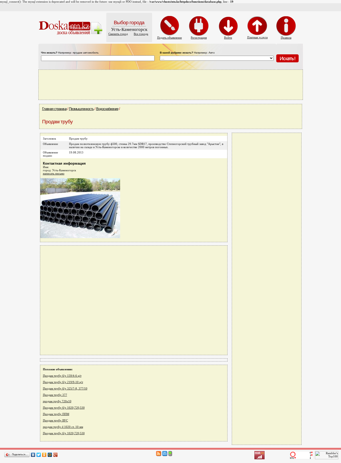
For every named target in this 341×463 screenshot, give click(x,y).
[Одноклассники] (44, 454)
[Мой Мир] (50, 454)
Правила (286, 37)
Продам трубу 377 (55, 394)
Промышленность (81, 109)
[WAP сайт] (170, 455)
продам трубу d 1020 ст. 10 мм (63, 426)
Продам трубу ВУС (55, 420)
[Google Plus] (55, 454)
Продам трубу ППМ (56, 414)
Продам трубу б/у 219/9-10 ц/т (63, 382)
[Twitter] (39, 454)
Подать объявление (169, 37)
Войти (228, 37)
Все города (141, 33)
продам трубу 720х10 (57, 401)
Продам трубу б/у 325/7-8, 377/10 (65, 388)
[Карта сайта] (165, 455)
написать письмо (53, 173)
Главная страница (54, 109)
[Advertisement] (170, 84)
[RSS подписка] (158, 455)
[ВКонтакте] (33, 454)
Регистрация (199, 37)
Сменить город (118, 33)
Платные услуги (257, 37)
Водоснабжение (107, 109)
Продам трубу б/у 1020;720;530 (64, 407)
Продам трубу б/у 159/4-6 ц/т (62, 375)
